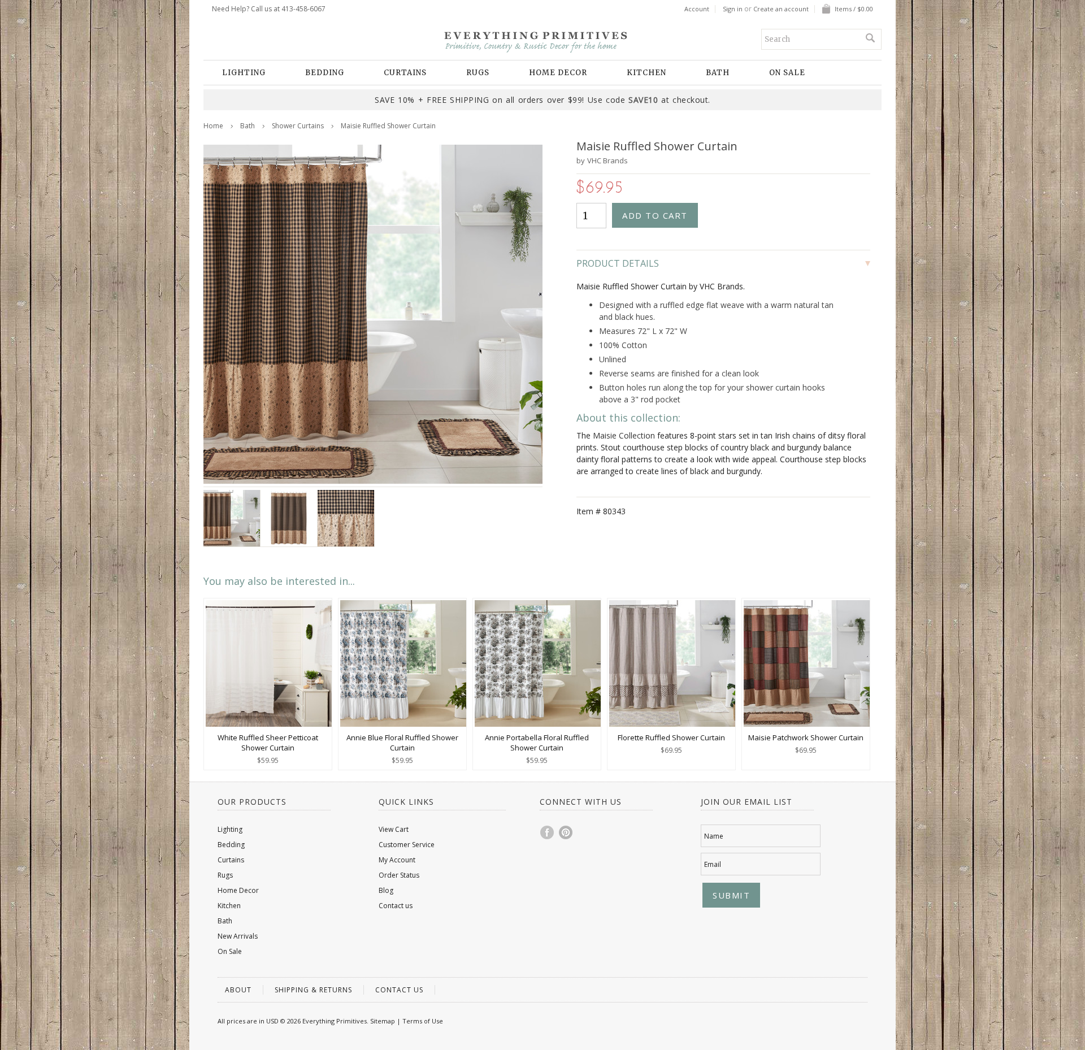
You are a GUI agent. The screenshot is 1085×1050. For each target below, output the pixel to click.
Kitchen (646, 72)
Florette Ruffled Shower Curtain (671, 737)
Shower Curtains (298, 126)
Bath (718, 72)
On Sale (787, 72)
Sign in (733, 9)
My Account (397, 860)
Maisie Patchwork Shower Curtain (805, 737)
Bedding (324, 72)
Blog (386, 890)
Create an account (781, 9)
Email (712, 864)
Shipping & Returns (313, 990)
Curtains (405, 72)
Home (213, 126)
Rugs (477, 72)
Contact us (396, 905)
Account (696, 9)
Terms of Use (422, 1021)
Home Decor (558, 72)
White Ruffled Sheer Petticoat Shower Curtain (268, 742)
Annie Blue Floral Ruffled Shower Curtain (402, 742)
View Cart (394, 829)
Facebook (547, 832)
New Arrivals (238, 936)
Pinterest (566, 832)
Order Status (399, 875)
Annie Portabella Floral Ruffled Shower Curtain (537, 742)
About (238, 990)
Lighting (244, 72)
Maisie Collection (624, 435)
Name (713, 836)
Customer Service (407, 844)
